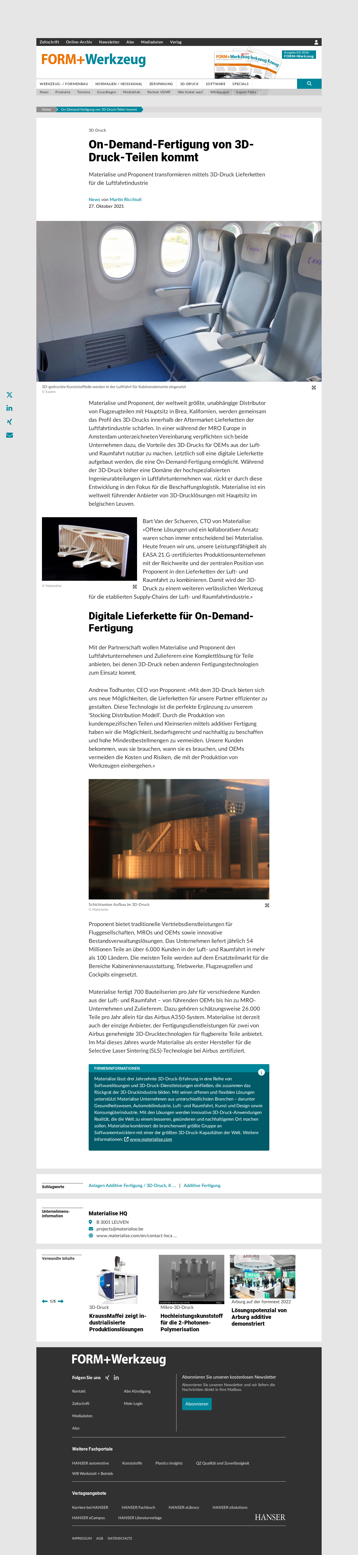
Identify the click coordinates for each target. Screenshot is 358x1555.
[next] (60, 1301)
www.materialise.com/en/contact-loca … (136, 1236)
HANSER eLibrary (184, 1508)
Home (46, 109)
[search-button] (309, 84)
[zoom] (314, 387)
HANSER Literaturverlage (140, 1518)
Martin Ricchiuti (126, 199)
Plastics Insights (169, 1463)
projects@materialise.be (119, 1229)
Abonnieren (196, 1404)
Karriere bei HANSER (90, 1508)
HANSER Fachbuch (138, 1508)
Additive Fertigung (202, 1185)
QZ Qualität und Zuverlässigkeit (222, 1463)
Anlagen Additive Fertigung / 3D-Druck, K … (132, 1185)
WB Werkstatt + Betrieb (92, 1474)
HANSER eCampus (88, 1518)
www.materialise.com (151, 1139)
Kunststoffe (132, 1463)
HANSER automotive (90, 1463)
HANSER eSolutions (230, 1508)
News (95, 199)
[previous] (45, 1301)
